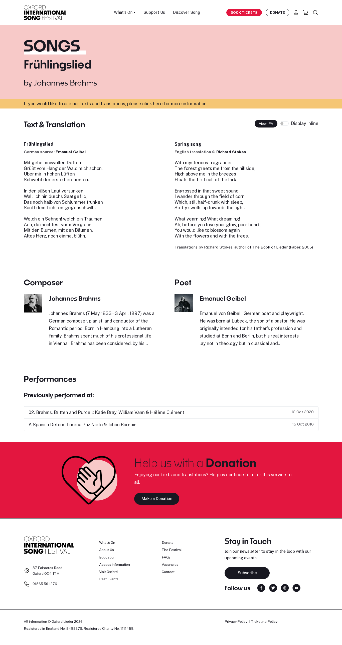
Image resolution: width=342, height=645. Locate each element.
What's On (107, 542)
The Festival (172, 550)
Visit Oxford (108, 572)
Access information (114, 564)
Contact (168, 572)
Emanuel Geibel (71, 152)
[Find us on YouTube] (296, 587)
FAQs (166, 557)
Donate (277, 12)
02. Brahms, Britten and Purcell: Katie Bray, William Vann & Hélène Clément (106, 412)
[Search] (315, 13)
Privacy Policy (236, 622)
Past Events (108, 579)
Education (107, 557)
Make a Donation (156, 498)
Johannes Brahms (65, 82)
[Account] (296, 13)
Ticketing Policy (264, 622)
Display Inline (304, 123)
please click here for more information (167, 103)
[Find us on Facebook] (261, 587)
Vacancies (170, 564)
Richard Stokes (231, 152)
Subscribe (247, 572)
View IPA (266, 124)
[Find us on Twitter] (273, 587)
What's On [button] (123, 12)
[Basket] (306, 12)
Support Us (154, 12)
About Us (106, 550)
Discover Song (186, 12)
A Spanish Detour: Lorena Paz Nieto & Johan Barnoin (82, 424)
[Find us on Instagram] (285, 587)
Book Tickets (244, 12)
